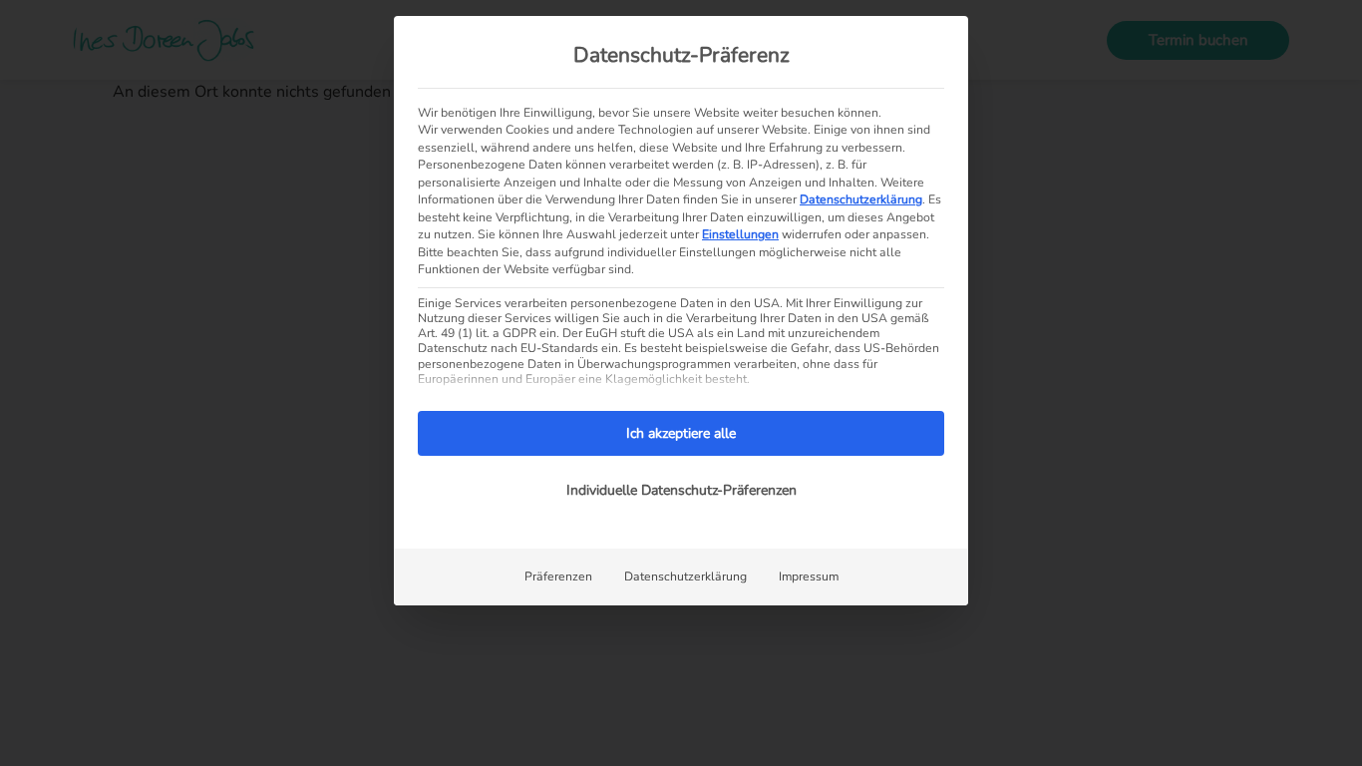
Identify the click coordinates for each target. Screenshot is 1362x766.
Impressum (809, 576)
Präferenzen (558, 576)
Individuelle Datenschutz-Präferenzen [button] (681, 490)
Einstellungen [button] (740, 234)
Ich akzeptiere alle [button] (681, 433)
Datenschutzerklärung (861, 199)
